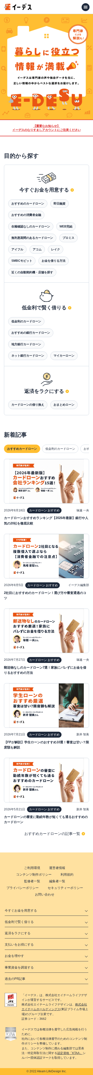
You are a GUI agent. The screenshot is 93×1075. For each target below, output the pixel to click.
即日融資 (59, 203)
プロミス (68, 238)
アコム (37, 249)
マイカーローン (64, 355)
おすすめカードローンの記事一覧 (52, 834)
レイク (55, 249)
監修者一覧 (32, 881)
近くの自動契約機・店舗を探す (32, 272)
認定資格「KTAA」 (70, 1053)
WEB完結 (66, 226)
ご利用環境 (32, 868)
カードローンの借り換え (27, 404)
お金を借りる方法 (53, 260)
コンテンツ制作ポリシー (34, 874)
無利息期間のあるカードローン (32, 238)
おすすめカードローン (22, 449)
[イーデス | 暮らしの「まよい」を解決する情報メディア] (18, 9)
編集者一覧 (57, 881)
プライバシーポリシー (22, 888)
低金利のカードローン (26, 321)
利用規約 (67, 874)
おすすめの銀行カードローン (30, 332)
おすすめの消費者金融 (26, 215)
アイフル (17, 249)
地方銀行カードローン (26, 344)
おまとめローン (64, 404)
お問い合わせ (44, 894)
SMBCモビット (21, 260)
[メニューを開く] (86, 7)
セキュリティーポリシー (65, 888)
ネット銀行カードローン (27, 355)
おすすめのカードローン (27, 203)
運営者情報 (57, 868)
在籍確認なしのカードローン (30, 226)
